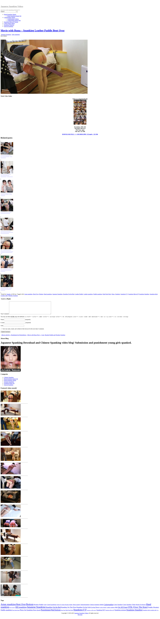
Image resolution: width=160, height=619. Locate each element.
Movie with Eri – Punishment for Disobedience (13, 335)
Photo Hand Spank (16, 610)
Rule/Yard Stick (107, 294)
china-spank (76, 604)
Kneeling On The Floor (68, 607)
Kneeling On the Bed (68, 294)
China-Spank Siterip (9, 23)
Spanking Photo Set (9, 383)
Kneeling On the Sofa (83, 607)
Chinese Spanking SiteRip (97, 604)
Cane (45, 604)
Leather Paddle (79, 294)
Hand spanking (48, 294)
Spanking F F (124, 294)
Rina (64, 610)
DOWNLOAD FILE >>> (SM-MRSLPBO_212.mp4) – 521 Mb (80, 134)
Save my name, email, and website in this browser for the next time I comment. (23, 329)
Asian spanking (28, 294)
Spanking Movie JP (133, 294)
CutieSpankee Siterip (9, 17)
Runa (113, 294)
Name (2, 319)
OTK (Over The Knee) (138, 607)
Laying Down (95, 607)
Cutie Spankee (118, 604)
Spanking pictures (120, 610)
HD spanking (21, 607)
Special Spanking (8, 26)
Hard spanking (12, 607)
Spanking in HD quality (91, 610)
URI (2, 325)
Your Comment (5, 314)
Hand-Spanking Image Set (14, 16)
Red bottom (56, 610)
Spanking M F (100, 610)
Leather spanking (88, 294)
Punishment (46, 610)
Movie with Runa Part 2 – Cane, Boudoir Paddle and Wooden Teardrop (46, 335)
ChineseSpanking (84, 604)
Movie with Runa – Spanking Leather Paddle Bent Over (33, 30)
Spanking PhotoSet (9, 25)
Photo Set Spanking (26, 610)
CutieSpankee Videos (13, 19)
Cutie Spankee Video (129, 604)
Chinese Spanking (9, 377)
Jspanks (8, 294)
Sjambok (117, 294)
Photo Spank (36, 610)
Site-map (80, 614)
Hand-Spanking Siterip (10, 14)
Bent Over (35, 294)
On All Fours (123, 607)
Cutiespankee (108, 604)
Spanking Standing (144, 294)
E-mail (2, 322)
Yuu (157, 610)
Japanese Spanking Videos (12, 6)
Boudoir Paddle (38, 604)
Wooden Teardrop (13, 295)
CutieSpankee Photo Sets (14, 20)
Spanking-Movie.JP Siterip (11, 22)
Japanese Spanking (6, 34)
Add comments (16, 34)
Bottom (41, 294)
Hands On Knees (141, 604)
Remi (62, 610)
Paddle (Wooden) (153, 607)
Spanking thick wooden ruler (150, 610)
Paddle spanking (97, 294)
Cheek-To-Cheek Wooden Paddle (64, 604)
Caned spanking (51, 604)
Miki (116, 607)
